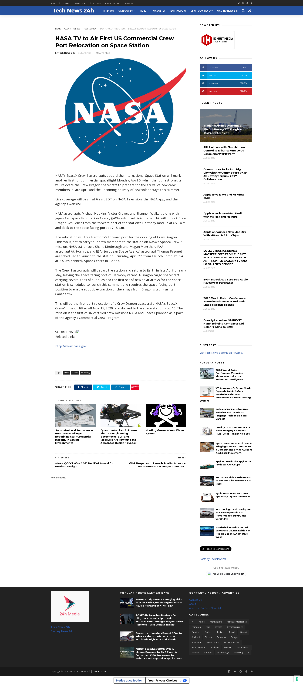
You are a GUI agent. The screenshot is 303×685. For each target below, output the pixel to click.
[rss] (251, 3)
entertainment (199, 647)
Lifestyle (220, 632)
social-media (243, 647)
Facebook (227, 67)
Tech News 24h (60, 627)
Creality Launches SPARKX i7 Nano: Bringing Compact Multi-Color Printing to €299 (233, 430)
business (221, 637)
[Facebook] (229, 671)
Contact (66, 3)
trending (107, 10)
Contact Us (195, 599)
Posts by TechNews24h (213, 559)
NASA (66, 29)
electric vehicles (231, 642)
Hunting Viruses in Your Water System (165, 432)
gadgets (158, 10)
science (76, 29)
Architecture (216, 621)
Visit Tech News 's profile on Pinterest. (221, 352)
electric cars (213, 642)
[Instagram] (243, 3)
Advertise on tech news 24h (119, 3)
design (234, 637)
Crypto (218, 627)
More (143, 10)
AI (193, 621)
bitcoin (208, 637)
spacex (195, 652)
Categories (125, 10)
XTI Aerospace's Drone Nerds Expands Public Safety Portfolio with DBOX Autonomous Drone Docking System (225, 394)
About (54, 3)
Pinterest (227, 91)
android (196, 637)
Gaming (195, 632)
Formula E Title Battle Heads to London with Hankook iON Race (233, 480)
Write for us (81, 3)
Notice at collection (129, 680)
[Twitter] (235, 671)
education (196, 642)
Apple (202, 621)
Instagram (227, 83)
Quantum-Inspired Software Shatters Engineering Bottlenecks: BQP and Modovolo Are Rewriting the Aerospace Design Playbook (118, 437)
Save (136, 386)
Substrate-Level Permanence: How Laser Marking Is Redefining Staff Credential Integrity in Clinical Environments (74, 437)
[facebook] (234, 3)
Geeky (207, 632)
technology (177, 10)
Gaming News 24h (227, 10)
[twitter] (239, 3)
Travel (232, 632)
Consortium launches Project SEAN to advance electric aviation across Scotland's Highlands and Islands (159, 636)
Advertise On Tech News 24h (205, 608)
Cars (208, 627)
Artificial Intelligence (237, 621)
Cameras (196, 627)
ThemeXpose (99, 671)
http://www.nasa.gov (70, 346)
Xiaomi (243, 632)
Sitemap (97, 3)
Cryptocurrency (201, 10)
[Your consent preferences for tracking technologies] (297, 679)
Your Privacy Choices (162, 680)
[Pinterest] (247, 3)
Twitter (227, 75)
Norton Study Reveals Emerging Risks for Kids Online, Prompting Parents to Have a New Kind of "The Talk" (159, 602)
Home (58, 29)
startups (208, 652)
